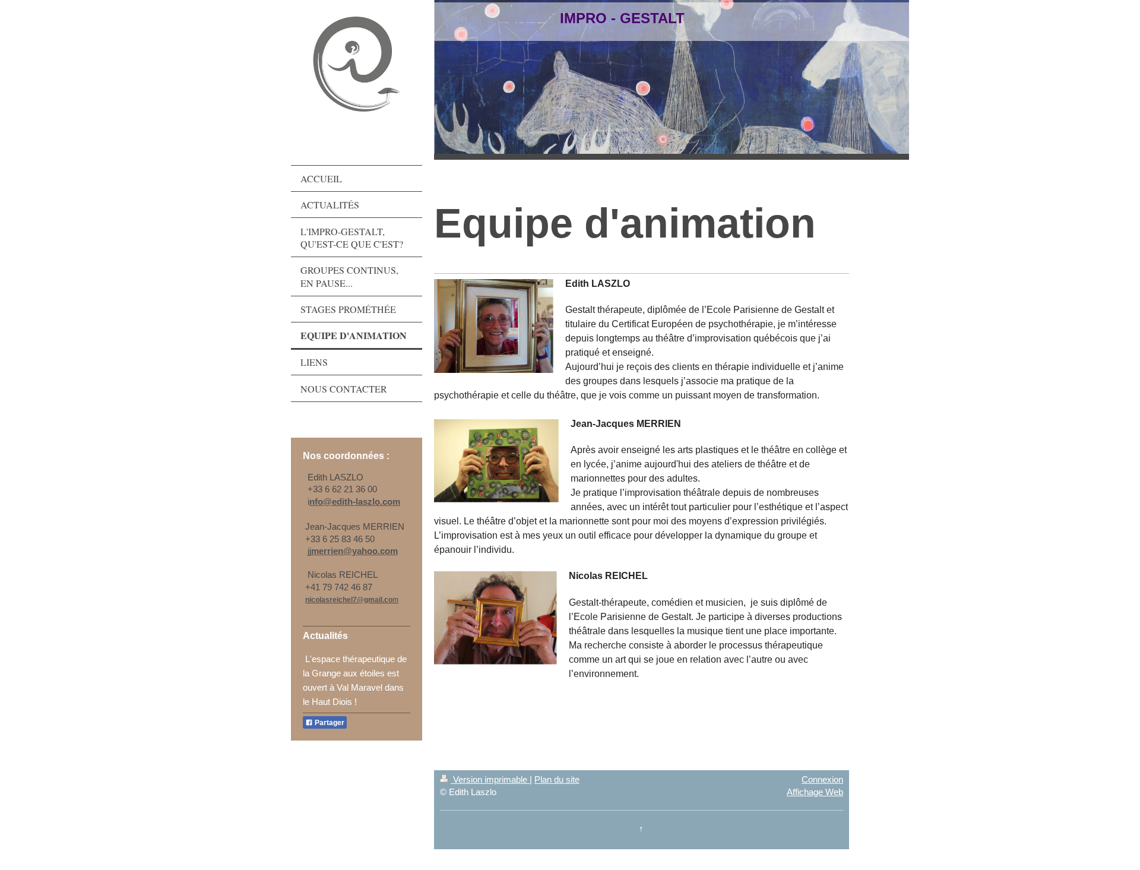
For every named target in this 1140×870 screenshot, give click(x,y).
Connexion (822, 779)
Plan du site (557, 779)
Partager (328, 723)
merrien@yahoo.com (354, 551)
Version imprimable (490, 779)
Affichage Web (815, 792)
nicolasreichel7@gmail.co (348, 600)
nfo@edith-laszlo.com (354, 501)
